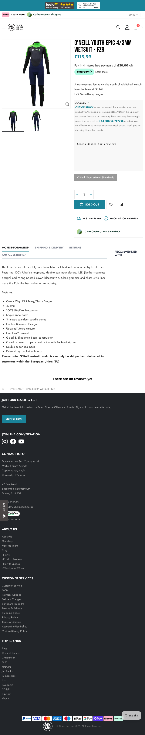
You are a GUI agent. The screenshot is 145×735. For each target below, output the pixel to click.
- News (6, 555)
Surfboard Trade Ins (13, 604)
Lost (4, 680)
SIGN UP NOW (14, 419)
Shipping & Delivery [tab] (49, 247)
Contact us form (11, 519)
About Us (7, 536)
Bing (4, 648)
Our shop (7, 541)
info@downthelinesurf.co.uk (17, 507)
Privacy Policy (10, 617)
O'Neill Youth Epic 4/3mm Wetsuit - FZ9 (103, 46)
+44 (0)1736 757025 (111, 121)
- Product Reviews (12, 559)
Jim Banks (7, 671)
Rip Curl (6, 694)
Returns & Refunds (12, 608)
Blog (4, 550)
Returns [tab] (75, 247)
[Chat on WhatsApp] (72, 513)
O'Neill (6, 689)
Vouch (5, 698)
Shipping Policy (11, 613)
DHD (5, 662)
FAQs (5, 590)
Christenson (8, 657)
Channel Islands (10, 653)
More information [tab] (15, 247)
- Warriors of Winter (13, 568)
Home (3, 389)
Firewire (6, 667)
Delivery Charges (11, 599)
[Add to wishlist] (110, 204)
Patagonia (7, 685)
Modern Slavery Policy (14, 631)
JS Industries (8, 676)
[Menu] (3, 27)
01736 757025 (10, 502)
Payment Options (11, 595)
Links (132, 14)
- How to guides (11, 564)
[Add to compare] (121, 204)
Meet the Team (10, 546)
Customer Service (12, 585)
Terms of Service (11, 622)
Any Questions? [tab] (14, 255)
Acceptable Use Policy (14, 626)
